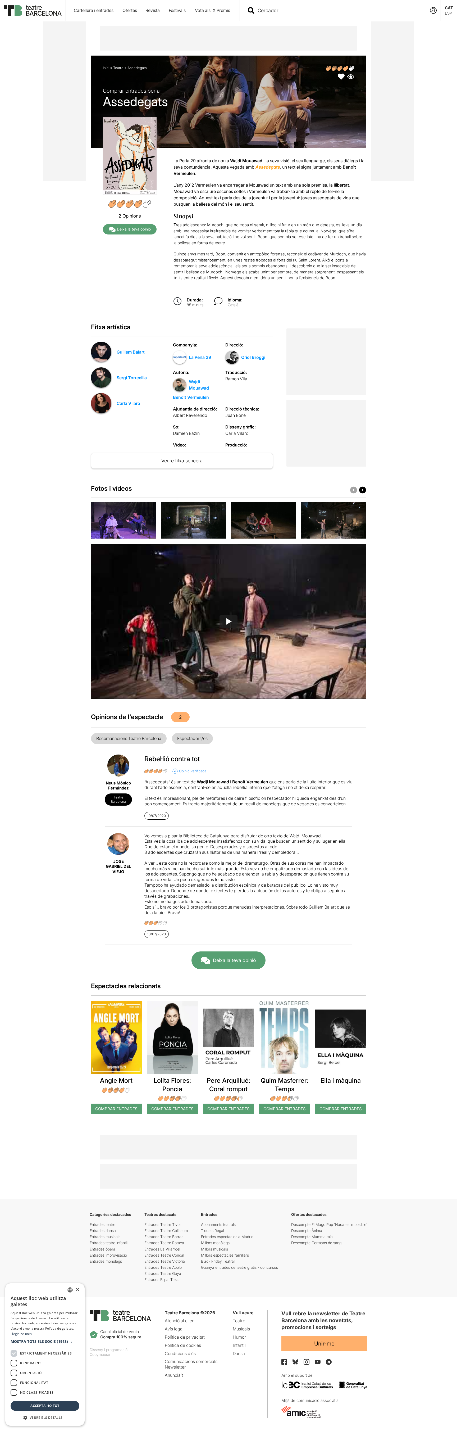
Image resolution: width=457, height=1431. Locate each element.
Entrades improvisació (108, 1255)
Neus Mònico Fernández (118, 785)
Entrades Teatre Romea (164, 1242)
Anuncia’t (174, 1375)
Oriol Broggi (253, 357)
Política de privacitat (185, 1337)
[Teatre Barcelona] (33, 10)
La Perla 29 (200, 357)
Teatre (118, 68)
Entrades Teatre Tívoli (162, 1224)
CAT (449, 7)
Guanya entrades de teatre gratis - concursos (239, 1267)
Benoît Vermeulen (191, 397)
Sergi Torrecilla (132, 377)
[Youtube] (318, 1362)
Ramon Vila (236, 378)
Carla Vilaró (128, 403)
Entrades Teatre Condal (164, 1255)
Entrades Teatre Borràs (163, 1236)
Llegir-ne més (21, 1333)
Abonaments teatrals (218, 1224)
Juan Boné (235, 415)
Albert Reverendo (190, 415)
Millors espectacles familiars (225, 1255)
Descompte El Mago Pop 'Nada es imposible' (329, 1224)
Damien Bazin (186, 433)
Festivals (177, 10)
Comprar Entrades (116, 1108)
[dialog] (45, 1354)
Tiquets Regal (212, 1230)
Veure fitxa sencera (182, 460)
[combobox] (337, 10)
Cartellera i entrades (93, 10)
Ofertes (129, 10)
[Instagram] (306, 1362)
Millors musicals (214, 1249)
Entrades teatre (102, 1224)
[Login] (433, 10)
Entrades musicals (105, 1236)
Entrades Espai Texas (162, 1279)
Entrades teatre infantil (108, 1242)
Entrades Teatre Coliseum (166, 1230)
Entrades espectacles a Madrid (227, 1236)
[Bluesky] (295, 1361)
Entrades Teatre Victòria (164, 1261)
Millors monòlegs (215, 1242)
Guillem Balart (131, 352)
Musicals (241, 1328)
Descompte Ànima (306, 1230)
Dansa (239, 1353)
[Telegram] (329, 1362)
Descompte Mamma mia (312, 1236)
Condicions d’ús (180, 1353)
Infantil (239, 1345)
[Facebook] (284, 1362)
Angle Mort (116, 1080)
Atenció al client (180, 1320)
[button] (45, 1341)
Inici (106, 68)
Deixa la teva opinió (134, 229)
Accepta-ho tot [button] (45, 1405)
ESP (448, 13)
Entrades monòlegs (106, 1261)
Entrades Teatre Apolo (163, 1267)
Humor (239, 1337)
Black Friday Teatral (218, 1261)
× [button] (77, 1290)
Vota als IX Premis (212, 10)
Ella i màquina (341, 1080)
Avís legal (174, 1328)
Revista (152, 10)
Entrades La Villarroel (162, 1249)
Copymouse (100, 1354)
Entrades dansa (103, 1230)
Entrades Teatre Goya (162, 1273)
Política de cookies (183, 1345)
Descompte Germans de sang (316, 1242)
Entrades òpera (102, 1249)
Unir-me (324, 1343)
